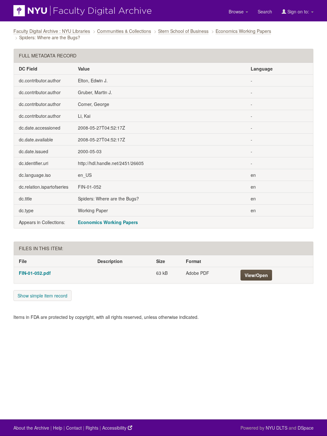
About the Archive (31, 428)
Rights (92, 428)
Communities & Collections (124, 31)
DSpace (306, 428)
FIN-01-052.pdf (35, 273)
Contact (74, 428)
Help (57, 428)
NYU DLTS (276, 428)
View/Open (256, 275)
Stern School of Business (183, 31)
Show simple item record (42, 295)
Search (265, 11)
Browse (237, 11)
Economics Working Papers (243, 31)
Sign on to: (298, 11)
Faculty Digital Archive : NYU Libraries (51, 31)
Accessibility (115, 428)
